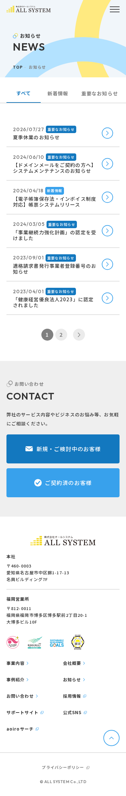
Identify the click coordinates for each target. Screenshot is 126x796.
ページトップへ (111, 738)
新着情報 (57, 93)
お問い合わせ (20, 696)
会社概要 (72, 663)
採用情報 (72, 696)
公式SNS (72, 712)
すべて (23, 93)
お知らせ (72, 679)
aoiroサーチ (20, 729)
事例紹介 (15, 679)
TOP (18, 67)
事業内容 (15, 663)
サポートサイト (22, 712)
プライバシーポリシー (63, 767)
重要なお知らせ (99, 93)
